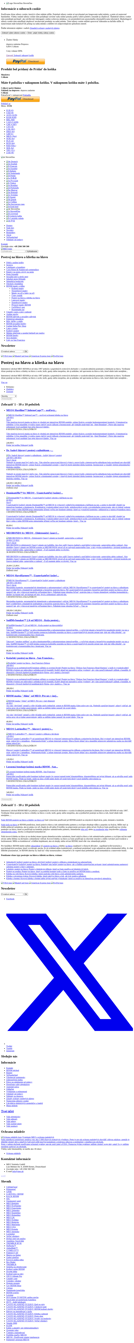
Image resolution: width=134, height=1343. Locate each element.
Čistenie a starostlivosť (15, 1333)
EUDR (9, 1325)
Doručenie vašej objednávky (18, 1084)
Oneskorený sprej (13, 1201)
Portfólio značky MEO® (16, 1335)
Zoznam (9, 391)
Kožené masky (18, 288)
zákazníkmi (35, 846)
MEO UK (10, 1217)
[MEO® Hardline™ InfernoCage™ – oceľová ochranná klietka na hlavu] (37, 415)
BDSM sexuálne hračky (16, 324)
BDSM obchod (12, 1070)
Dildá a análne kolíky (15, 262)
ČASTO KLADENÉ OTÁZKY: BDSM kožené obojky (29, 1309)
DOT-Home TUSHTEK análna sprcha (22, 1297)
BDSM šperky (12, 335)
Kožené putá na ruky (15, 1274)
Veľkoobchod (12, 237)
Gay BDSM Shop (13, 1286)
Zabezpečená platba (14, 1080)
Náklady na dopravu (14, 1096)
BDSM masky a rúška (15, 286)
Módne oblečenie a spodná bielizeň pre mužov (25, 333)
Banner (9, 1073)
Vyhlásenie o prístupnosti (16, 1091)
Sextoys (9, 265)
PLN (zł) (10, 141)
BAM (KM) (11, 117)
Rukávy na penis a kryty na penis (20, 272)
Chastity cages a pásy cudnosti (18, 312)
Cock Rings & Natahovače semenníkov (22, 270)
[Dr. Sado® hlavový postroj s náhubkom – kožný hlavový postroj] (34, 455)
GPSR (9, 1192)
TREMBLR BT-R (14, 1243)
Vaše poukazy (12, 1126)
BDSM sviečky (12, 1293)
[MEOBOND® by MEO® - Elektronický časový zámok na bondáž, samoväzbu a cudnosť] (44, 538)
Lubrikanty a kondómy (15, 267)
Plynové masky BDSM (21, 305)
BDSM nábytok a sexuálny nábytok (21, 317)
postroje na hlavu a (51, 846)
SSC (8, 1199)
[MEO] (6, 249)
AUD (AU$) (11, 115)
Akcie (8, 235)
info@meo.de (18, 1171)
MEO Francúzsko (13, 1208)
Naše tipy (10, 228)
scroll (3, 1176)
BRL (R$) (10, 120)
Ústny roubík (17, 295)
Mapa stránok (12, 1106)
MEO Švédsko (12, 1220)
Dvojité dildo (11, 1271)
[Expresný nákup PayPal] (25, 64)
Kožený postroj (12, 331)
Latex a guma (12, 328)
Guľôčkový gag (18, 307)
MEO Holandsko (13, 1215)
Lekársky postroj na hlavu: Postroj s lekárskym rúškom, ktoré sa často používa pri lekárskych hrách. (47, 869)
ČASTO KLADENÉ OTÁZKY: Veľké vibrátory (27, 1321)
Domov (9, 225)
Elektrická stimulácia (14, 319)
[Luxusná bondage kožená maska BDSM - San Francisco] (30, 772)
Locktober (10, 1234)
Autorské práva (12, 1087)
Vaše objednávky (13, 1117)
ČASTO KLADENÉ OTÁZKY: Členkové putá (26, 1307)
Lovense (9, 1295)
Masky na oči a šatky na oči (23, 293)
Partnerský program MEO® (17, 1340)
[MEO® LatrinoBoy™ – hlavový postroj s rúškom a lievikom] (32, 734)
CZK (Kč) (10, 129)
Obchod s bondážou (14, 284)
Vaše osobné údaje (14, 1124)
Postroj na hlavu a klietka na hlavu (26, 298)
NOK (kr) (10, 138)
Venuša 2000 (11, 1323)
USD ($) (9, 113)
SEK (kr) (10, 148)
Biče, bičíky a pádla (14, 321)
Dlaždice (10, 389)
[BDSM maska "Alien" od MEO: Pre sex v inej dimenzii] (30, 701)
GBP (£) (9, 134)
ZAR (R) (10, 153)
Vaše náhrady (11, 1119)
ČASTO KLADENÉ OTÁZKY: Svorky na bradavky (28, 1318)
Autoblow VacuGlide (15, 1241)
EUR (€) (9, 110)
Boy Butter (10, 1262)
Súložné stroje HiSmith (15, 279)
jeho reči (84, 829)
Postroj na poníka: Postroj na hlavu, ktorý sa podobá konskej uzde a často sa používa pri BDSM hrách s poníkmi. (53, 871)
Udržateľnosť (12, 1187)
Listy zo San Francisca (15, 340)
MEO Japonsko (12, 1231)
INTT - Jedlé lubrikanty (16, 1302)
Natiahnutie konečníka (15, 1290)
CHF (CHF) (11, 124)
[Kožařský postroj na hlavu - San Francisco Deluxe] (28, 663)
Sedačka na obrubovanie (16, 1267)
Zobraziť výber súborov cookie (13, 33)
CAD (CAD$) (12, 122)
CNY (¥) (10, 127)
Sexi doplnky (11, 338)
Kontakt (4, 244)
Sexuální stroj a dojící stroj (17, 277)
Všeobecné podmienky (15, 1077)
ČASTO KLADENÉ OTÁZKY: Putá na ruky (25, 1304)
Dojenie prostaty (13, 1283)
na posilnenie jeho (100, 829)
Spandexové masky (20, 302)
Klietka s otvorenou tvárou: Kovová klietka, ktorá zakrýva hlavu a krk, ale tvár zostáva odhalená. (46, 876)
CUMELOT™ (12, 1250)
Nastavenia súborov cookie (17, 1101)
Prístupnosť (11, 1189)
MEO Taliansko (12, 1210)
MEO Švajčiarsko (13, 1206)
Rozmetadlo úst (18, 309)
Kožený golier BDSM (15, 1269)
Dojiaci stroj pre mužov (16, 1239)
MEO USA (11, 1227)
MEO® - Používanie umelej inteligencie (22, 1337)
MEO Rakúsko (12, 1203)
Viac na (4, 382)
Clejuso (9, 1288)
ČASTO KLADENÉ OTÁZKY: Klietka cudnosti (27, 1314)
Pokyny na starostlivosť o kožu (19, 1311)
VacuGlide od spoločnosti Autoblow (21, 1300)
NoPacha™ (11, 1246)
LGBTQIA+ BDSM (14, 1194)
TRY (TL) (10, 150)
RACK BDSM (12, 1196)
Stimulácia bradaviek (15, 281)
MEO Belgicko (12, 1222)
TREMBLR (11, 1264)
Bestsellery (10, 232)
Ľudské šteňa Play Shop (16, 326)
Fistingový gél (12, 1253)
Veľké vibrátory (12, 1236)
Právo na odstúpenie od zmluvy (19, 1082)
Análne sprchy (12, 314)
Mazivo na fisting (13, 1255)
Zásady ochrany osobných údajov (20, 1098)
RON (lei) (10, 143)
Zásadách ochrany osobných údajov (44, 28)
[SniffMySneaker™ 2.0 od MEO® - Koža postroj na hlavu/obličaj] (34, 625)
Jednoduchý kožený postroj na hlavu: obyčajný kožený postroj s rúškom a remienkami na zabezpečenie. (49, 862)
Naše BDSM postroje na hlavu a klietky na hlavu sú (22, 820)
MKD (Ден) (11, 136)
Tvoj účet (7, 1111)
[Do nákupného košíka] (1, 35)
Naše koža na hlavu (9, 825)
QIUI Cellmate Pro (14, 1276)
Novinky (10, 230)
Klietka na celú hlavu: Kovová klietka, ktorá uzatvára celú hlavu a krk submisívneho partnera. (45, 874)
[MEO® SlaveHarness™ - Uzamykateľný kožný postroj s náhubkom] (35, 580)
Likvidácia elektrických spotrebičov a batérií (24, 1103)
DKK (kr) (10, 131)
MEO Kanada (12, 1229)
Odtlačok (10, 1089)
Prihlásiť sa (5, 103)
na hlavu (68, 846)
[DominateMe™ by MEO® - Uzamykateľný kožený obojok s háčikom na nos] (39, 498)
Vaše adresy (11, 1121)
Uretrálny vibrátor (13, 1281)
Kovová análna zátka (15, 1260)
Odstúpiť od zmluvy (14, 239)
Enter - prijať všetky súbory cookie (41, 33)
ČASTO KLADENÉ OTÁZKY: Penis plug (24, 1316)
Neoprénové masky (20, 291)
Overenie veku (12, 1330)
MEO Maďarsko (13, 1224)
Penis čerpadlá (12, 274)
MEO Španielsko (13, 1213)
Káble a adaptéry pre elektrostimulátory (22, 1328)
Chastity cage (11, 1278)
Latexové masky (18, 300)
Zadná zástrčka (12, 1257)
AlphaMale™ (12, 1248)
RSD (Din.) (11, 146)
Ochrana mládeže (13, 1153)
